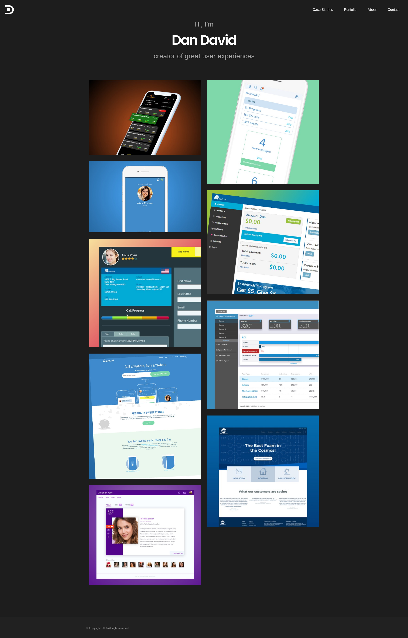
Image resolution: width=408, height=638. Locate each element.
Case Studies (323, 9)
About (372, 9)
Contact (393, 9)
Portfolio (350, 9)
